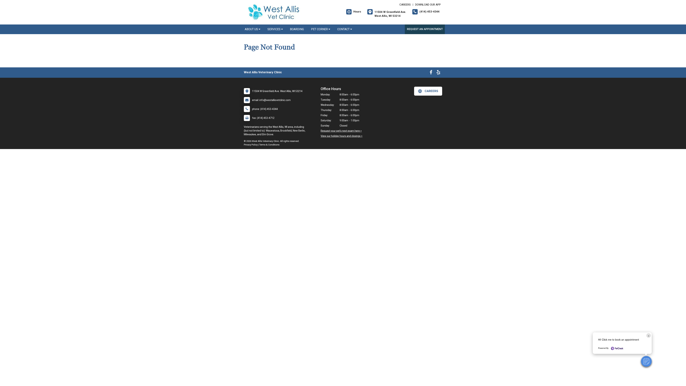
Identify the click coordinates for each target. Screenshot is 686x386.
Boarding (297, 29)
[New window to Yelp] (438, 73)
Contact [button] (343, 29)
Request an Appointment (425, 29)
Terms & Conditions (269, 144)
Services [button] (274, 29)
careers (431, 91)
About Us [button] (252, 29)
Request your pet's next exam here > (341, 130)
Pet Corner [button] (320, 29)
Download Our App (428, 4)
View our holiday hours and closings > (341, 136)
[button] (646, 361)
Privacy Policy (251, 144)
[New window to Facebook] (431, 73)
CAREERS (405, 4)
